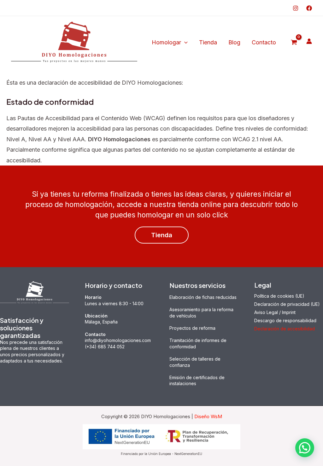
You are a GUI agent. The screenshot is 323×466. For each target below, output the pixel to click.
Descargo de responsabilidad (285, 320)
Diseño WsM (208, 416)
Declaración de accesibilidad (284, 328)
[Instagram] (295, 8)
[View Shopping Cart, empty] (294, 42)
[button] (184, 42)
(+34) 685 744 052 (105, 346)
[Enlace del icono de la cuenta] (309, 41)
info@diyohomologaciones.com (118, 340)
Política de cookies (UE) (279, 296)
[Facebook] (309, 8)
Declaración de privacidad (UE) (287, 304)
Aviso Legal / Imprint (275, 312)
